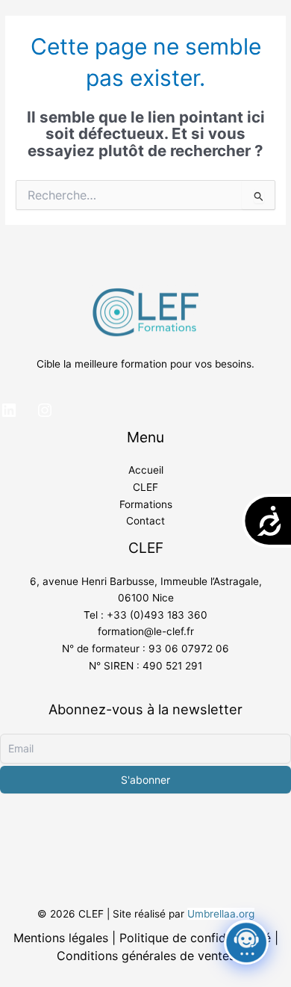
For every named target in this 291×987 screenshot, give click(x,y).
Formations (145, 504)
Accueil (145, 470)
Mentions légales (60, 937)
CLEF (145, 487)
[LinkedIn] (9, 410)
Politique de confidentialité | (198, 937)
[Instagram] (45, 410)
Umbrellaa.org (220, 914)
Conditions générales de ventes (146, 955)
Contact (145, 521)
